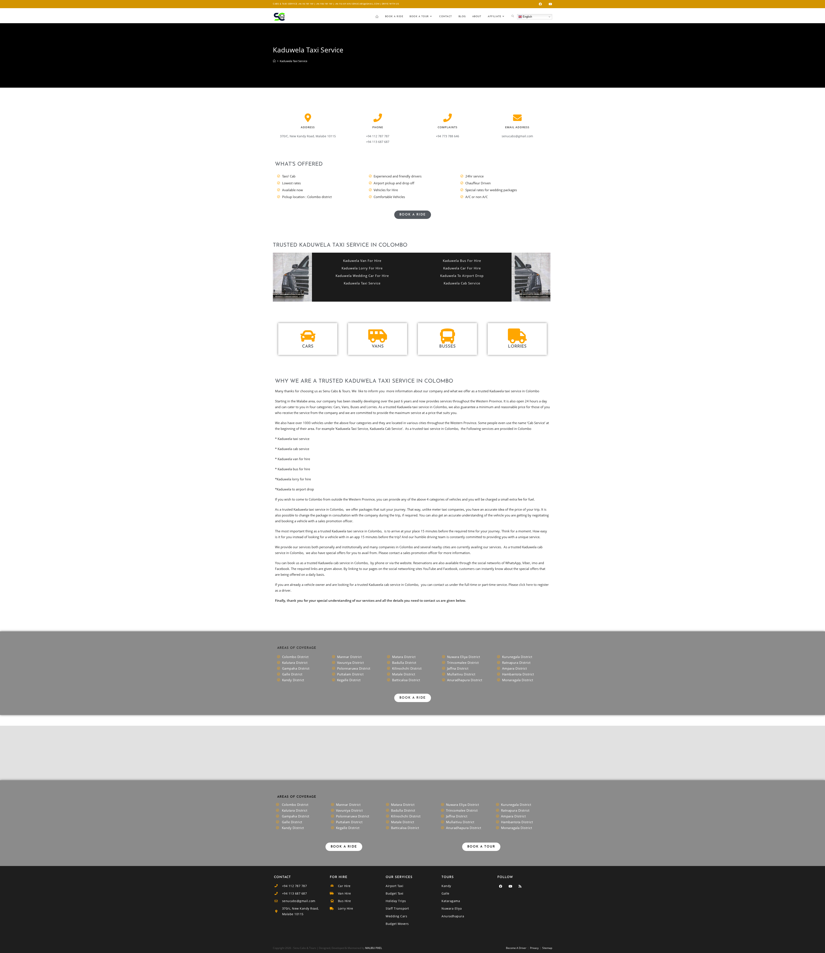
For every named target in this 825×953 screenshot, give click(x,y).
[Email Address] (517, 117)
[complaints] (447, 117)
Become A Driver (516, 948)
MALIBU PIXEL (373, 948)
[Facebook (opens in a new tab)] (540, 4)
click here (526, 584)
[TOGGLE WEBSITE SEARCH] (512, 16)
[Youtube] (510, 886)
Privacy (534, 948)
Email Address (517, 127)
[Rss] (520, 886)
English (527, 16)
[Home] (274, 61)
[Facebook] (500, 886)
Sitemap (547, 948)
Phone (377, 127)
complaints (447, 127)
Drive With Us (390, 4)
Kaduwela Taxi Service (293, 61)
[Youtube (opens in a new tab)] (549, 4)
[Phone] (377, 117)
